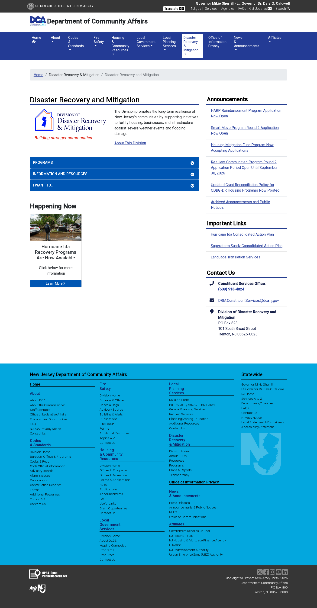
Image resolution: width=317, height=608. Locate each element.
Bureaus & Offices (112, 400)
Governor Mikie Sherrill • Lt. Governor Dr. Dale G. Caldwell (243, 3)
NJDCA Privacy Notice (45, 428)
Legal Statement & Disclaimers (262, 422)
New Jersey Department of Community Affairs (78, 374)
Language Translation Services (235, 257)
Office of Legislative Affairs (48, 414)
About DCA (37, 400)
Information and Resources (60, 174)
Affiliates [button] (274, 37)
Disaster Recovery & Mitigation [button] (191, 43)
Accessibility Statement (257, 427)
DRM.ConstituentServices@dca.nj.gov (248, 300)
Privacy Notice (251, 417)
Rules (103, 484)
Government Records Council (189, 531)
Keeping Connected (113, 545)
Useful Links (108, 503)
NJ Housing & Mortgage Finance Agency (197, 540)
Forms (34, 489)
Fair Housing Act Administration (192, 404)
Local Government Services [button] (146, 41)
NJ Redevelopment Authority (188, 550)
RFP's (173, 512)
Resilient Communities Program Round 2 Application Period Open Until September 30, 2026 (244, 167)
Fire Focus (107, 423)
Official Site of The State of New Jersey (64, 6)
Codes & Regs (39, 461)
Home (36, 37)
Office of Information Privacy (217, 41)
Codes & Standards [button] (76, 41)
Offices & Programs (113, 470)
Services (211, 8)
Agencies (228, 8)
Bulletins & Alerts (111, 414)
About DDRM (178, 456)
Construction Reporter (45, 485)
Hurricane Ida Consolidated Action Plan (242, 234)
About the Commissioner (47, 405)
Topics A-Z (37, 499)
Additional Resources (45, 494)
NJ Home (247, 394)
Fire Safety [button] (99, 39)
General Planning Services (187, 409)
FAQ (33, 424)
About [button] (55, 37)
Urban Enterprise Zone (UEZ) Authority (196, 554)
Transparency (179, 474)
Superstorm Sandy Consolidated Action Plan (246, 246)
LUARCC (175, 545)
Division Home (40, 452)
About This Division (130, 143)
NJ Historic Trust (181, 535)
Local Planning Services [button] (169, 41)
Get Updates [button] (258, 8)
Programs (43, 162)
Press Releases (179, 502)
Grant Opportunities (113, 508)
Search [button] (281, 8)
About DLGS (108, 540)
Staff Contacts (40, 410)
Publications (39, 480)
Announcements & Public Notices (192, 507)
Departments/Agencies (257, 403)
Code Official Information (47, 466)
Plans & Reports (180, 470)
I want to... (43, 185)
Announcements (111, 494)
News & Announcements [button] (246, 41)
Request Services (181, 414)
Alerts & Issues (40, 475)
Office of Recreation (113, 475)
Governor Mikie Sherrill (257, 384)
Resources (107, 555)
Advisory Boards (41, 471)
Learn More (54, 283)
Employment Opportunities (49, 419)
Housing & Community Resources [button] (120, 43)
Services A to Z (251, 398)
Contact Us (38, 433)
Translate (171, 8)
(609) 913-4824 (231, 289)
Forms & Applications (115, 480)
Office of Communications (188, 516)
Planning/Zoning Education (188, 419)
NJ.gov (196, 8)
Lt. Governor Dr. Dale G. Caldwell (263, 389)
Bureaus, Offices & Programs (50, 456)
